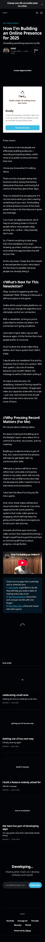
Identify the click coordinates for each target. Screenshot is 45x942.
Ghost (28, 930)
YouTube (10, 920)
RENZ (13, 48)
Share (36, 51)
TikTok (28, 925)
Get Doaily (13, 587)
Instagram (23, 920)
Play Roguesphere (16, 596)
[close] (42, 4)
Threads (35, 920)
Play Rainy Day (15, 606)
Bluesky (18, 925)
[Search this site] (37, 13)
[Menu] (41, 13)
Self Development (11, 23)
